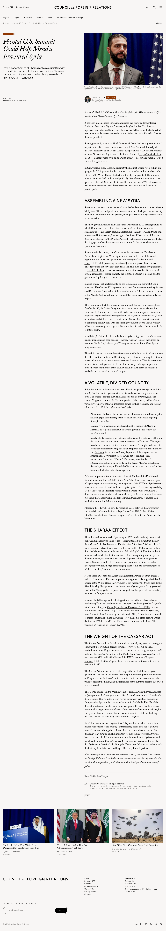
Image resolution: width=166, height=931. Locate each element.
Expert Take (8, 34)
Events (50, 18)
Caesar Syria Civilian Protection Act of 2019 (128, 607)
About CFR (88, 878)
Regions (6, 18)
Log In (148, 7)
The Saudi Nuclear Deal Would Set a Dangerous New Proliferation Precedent (20, 846)
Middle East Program (99, 777)
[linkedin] (141, 924)
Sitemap (87, 894)
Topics (16, 18)
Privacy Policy (90, 892)
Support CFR (8, 7)
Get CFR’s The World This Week (19, 904)
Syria (17, 34)
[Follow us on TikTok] (156, 924)
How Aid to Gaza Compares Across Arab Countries (135, 845)
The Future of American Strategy (69, 18)
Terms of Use (130, 892)
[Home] (83, 7)
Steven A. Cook (98, 97)
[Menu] (160, 7)
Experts (40, 18)
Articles (6, 23)
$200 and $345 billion (108, 657)
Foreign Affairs (22, 7)
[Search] (154, 7)
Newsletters (130, 884)
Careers (87, 884)
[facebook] (136, 924)
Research (28, 18)
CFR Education (90, 886)
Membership (130, 878)
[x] (161, 924)
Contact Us (89, 889)
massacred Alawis (144, 426)
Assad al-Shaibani (95, 270)
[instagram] (151, 924)
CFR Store (129, 886)
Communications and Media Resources (141, 889)
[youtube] (146, 924)
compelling (149, 287)
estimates (89, 661)
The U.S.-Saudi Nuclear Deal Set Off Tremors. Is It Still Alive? (72, 846)
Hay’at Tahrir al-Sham (150, 154)
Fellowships (129, 881)
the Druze (99, 452)
